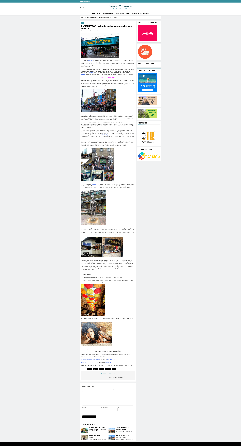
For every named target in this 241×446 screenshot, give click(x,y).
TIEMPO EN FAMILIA (107, 13)
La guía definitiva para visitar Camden (90, 359)
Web (118, 407)
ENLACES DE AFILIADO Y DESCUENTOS (140, 13)
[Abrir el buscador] (160, 13)
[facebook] (80, 7)
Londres (101, 369)
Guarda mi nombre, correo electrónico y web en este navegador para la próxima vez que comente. (104, 412)
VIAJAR (98, 13)
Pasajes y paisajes (120, 6)
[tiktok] (83, 7)
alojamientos (91, 72)
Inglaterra (95, 369)
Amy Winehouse (96, 184)
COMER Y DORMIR (119, 13)
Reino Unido (108, 369)
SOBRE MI (128, 13)
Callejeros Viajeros (109, 362)
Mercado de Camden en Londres (89, 362)
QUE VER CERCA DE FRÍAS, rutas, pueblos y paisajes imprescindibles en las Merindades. (97, 429)
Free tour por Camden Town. (108, 77)
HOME (93, 13)
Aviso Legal (148, 444)
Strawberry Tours (111, 359)
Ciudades (89, 369)
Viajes (114, 369)
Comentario (85, 391)
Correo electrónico (104, 407)
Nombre (84, 407)
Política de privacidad (156, 444)
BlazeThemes (115, 444)
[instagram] (82, 7)
